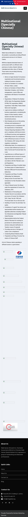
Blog (2, 481)
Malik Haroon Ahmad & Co (9, 8)
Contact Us (4, 477)
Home (3, 469)
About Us (4, 473)
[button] (14, 249)
